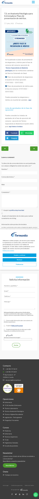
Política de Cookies (8, 250)
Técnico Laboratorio (11, 408)
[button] (12, 133)
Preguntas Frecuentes (12, 420)
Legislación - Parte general (13, 417)
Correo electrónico (8, 177)
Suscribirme (10, 465)
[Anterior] (4, 148)
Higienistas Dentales (11, 443)
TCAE (7, 440)
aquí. (29, 100)
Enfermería (8, 402)
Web (3, 184)
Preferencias (19, 264)
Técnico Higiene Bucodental (14, 414)
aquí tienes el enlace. (16, 126)
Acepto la (13, 210)
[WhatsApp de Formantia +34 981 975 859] (35, 494)
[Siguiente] (34, 148)
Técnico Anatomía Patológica (14, 411)
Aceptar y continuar (19, 255)
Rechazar (19, 260)
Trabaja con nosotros (11, 475)
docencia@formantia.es (13, 380)
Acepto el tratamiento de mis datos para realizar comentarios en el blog (17, 217)
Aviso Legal (5, 485)
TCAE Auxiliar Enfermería (13, 405)
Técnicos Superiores (11, 437)
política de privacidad (17, 210)
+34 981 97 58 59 (11, 369)
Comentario (5, 192)
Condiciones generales (17, 485)
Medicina (8, 431)
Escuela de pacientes (11, 446)
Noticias (20, 23)
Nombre (4, 169)
